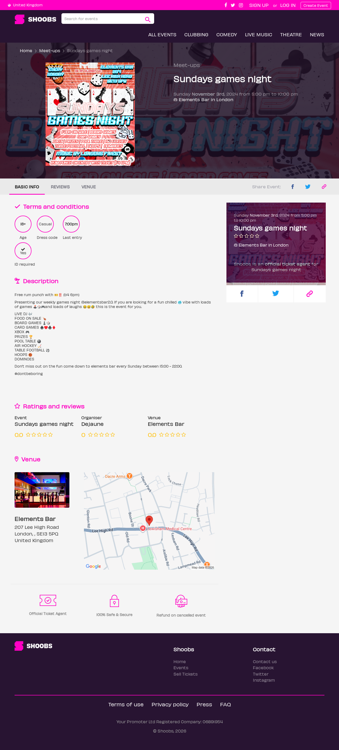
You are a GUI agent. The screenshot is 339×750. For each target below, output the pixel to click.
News (317, 34)
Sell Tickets (185, 673)
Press (204, 704)
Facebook (263, 667)
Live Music (258, 34)
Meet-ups (49, 50)
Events (180, 667)
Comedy (226, 34)
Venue (89, 186)
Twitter (261, 673)
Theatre (291, 34)
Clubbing (196, 34)
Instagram (264, 679)
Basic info (27, 186)
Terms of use (126, 704)
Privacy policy (170, 704)
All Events (162, 34)
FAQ (225, 704)
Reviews (60, 186)
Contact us (265, 661)
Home (26, 50)
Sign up (259, 5)
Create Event (316, 5)
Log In (288, 5)
